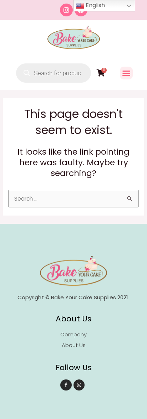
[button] (126, 73)
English (94, 5)
